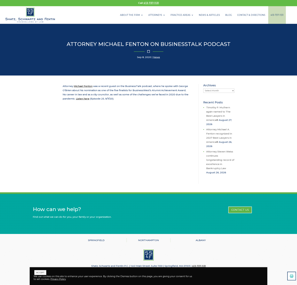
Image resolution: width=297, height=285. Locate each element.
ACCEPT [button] (40, 272)
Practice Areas (180, 15)
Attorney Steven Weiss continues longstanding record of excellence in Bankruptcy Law (220, 160)
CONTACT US (240, 209)
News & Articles (209, 15)
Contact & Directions (251, 15)
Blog (228, 15)
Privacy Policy (58, 279)
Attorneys (155, 15)
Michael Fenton (83, 86)
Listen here (82, 98)
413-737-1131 (151, 3)
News (156, 57)
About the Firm (130, 15)
